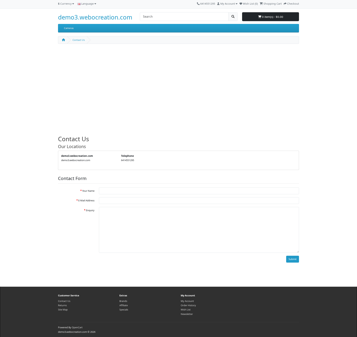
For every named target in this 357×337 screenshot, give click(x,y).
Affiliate (123, 305)
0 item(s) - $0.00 (272, 17)
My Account (187, 301)
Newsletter (187, 314)
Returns (62, 305)
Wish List (186, 309)
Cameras (69, 28)
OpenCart (77, 327)
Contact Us (79, 40)
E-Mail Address (86, 200)
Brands (123, 301)
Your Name (88, 190)
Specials (123, 309)
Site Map (63, 309)
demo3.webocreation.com (95, 17)
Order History (188, 305)
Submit (293, 259)
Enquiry (90, 210)
